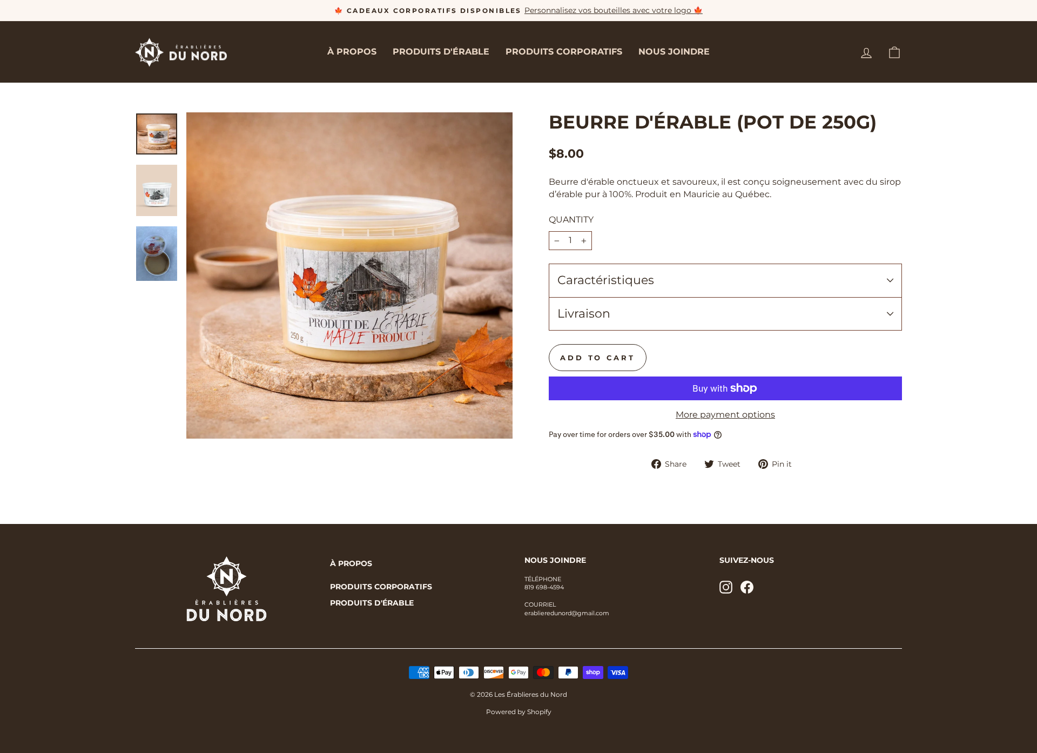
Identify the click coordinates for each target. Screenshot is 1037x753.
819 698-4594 (544, 587)
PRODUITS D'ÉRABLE (372, 603)
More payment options (725, 414)
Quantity (571, 219)
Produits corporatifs (564, 51)
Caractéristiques (605, 280)
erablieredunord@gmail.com (566, 613)
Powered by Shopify (518, 712)
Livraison (583, 313)
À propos (351, 51)
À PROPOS (351, 563)
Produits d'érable (441, 51)
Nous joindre (674, 51)
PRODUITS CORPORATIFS (381, 586)
